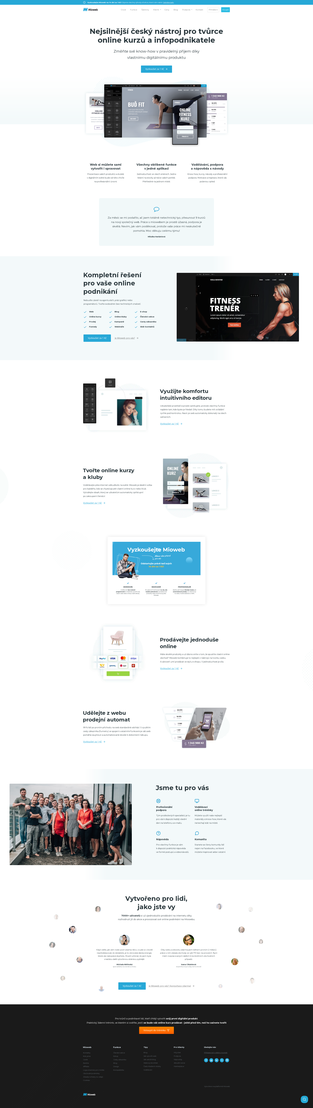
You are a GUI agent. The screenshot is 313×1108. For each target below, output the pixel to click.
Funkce (133, 10)
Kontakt (199, 10)
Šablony (145, 10)
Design (116, 1066)
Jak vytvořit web (150, 1056)
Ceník (85, 1060)
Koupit (225, 10)
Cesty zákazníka (119, 1060)
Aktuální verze (179, 1063)
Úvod (123, 10)
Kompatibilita (118, 1070)
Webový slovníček (151, 1063)
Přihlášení (213, 10)
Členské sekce (119, 1053)
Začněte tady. (168, 2)
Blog (175, 10)
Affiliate (86, 1066)
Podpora (186, 10)
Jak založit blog (150, 1059)
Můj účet (177, 1052)
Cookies (86, 1080)
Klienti (156, 10)
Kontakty (86, 1053)
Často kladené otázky (152, 1066)
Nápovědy (178, 1059)
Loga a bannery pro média (93, 1070)
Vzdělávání (148, 1070)
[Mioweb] (90, 10)
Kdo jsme (87, 1056)
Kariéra (86, 1063)
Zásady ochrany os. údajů (93, 1077)
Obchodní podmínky (91, 1073)
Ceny (166, 10)
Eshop (115, 1056)
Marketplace (179, 1066)
